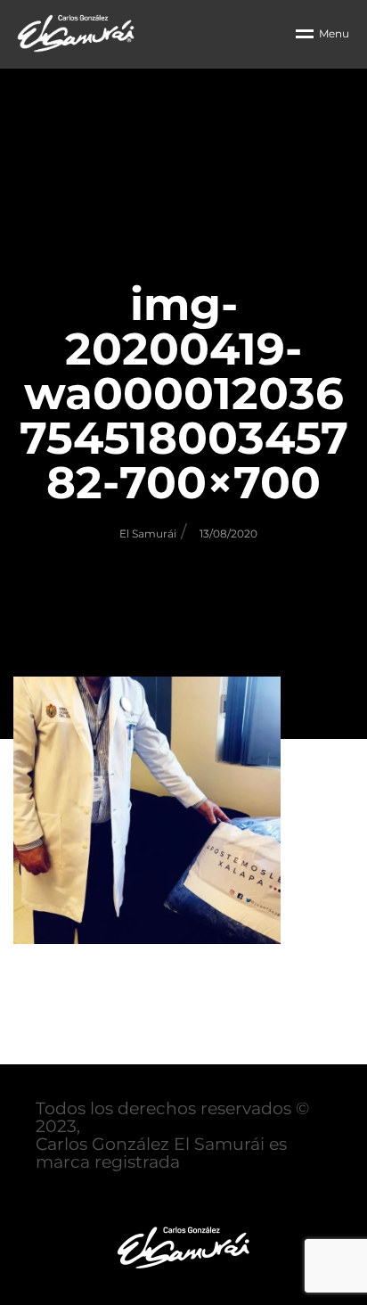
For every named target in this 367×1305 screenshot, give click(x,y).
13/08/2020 (228, 533)
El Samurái (147, 533)
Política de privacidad (127, 1198)
